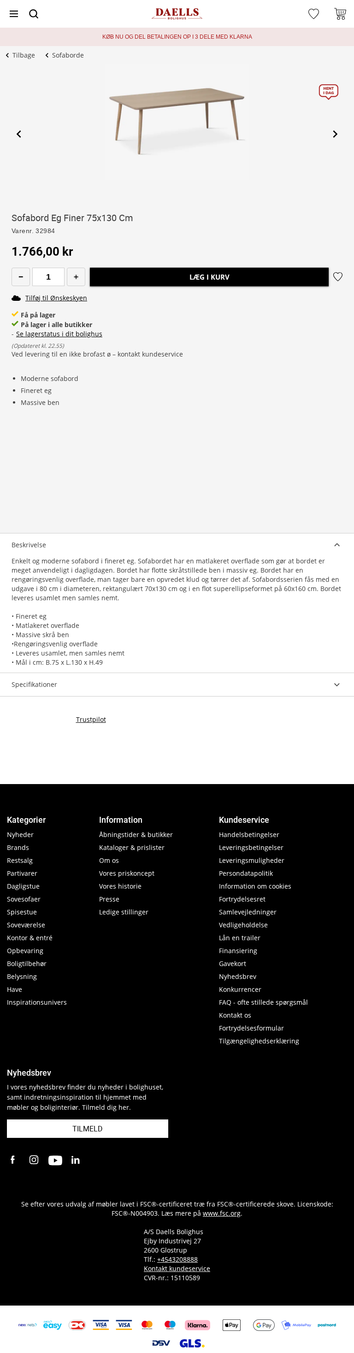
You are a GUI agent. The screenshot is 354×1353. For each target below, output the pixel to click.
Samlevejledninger (248, 912)
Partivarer (22, 873)
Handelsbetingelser (249, 834)
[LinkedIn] (76, 1160)
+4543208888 (177, 1259)
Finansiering (238, 950)
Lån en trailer (239, 937)
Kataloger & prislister (132, 847)
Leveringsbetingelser (251, 847)
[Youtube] (55, 1160)
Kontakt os (235, 1015)
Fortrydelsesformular (251, 1028)
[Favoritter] (314, 14)
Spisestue (22, 912)
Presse (109, 899)
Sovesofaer (24, 899)
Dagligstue (23, 886)
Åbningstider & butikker (136, 834)
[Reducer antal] (21, 277)
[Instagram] (34, 1160)
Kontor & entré (30, 937)
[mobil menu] (14, 14)
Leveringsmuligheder (251, 860)
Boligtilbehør (27, 963)
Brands (18, 847)
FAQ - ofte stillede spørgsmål (263, 1002)
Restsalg (20, 860)
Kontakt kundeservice (177, 1268)
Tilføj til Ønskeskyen (56, 297)
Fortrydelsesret (242, 899)
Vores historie (120, 886)
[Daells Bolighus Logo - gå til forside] (177, 14)
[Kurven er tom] (340, 14)
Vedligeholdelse (243, 924)
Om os (109, 860)
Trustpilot (91, 719)
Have (14, 989)
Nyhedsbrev (237, 976)
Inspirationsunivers (37, 1002)
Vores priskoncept (126, 873)
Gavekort (232, 963)
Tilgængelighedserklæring (259, 1041)
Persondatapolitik (246, 873)
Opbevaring (25, 950)
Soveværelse (26, 924)
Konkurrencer (240, 989)
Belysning (22, 976)
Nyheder (20, 834)
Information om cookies (255, 886)
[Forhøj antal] (76, 277)
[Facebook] (14, 1160)
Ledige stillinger (123, 912)
